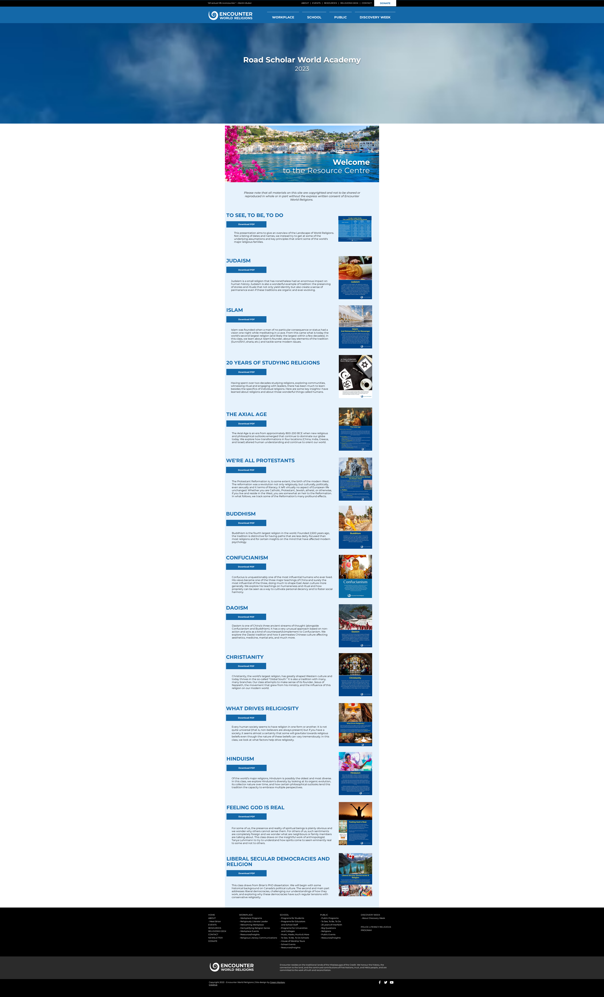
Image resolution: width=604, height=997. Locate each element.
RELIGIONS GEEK (349, 3)
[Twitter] (385, 982)
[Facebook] (380, 982)
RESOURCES (330, 3)
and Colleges (288, 931)
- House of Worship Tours (292, 941)
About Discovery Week (373, 918)
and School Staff (289, 924)
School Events (288, 944)
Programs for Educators (293, 921)
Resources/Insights (250, 934)
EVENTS (316, 3)
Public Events (328, 934)
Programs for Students (292, 918)
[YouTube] (391, 982)
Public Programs (329, 918)
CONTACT (367, 3)
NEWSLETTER (215, 937)
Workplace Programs (251, 918)
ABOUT (305, 3)
